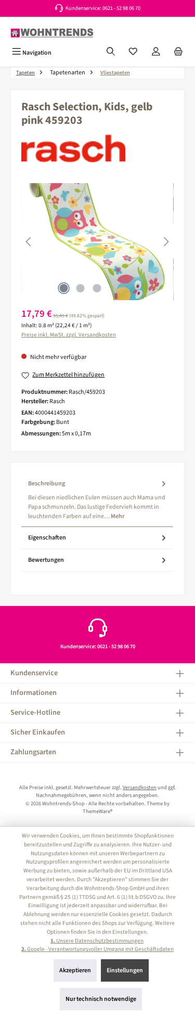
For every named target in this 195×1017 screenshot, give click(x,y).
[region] (97, 241)
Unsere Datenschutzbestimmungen (97, 941)
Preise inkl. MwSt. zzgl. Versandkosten (68, 335)
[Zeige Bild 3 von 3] (97, 288)
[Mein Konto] (156, 52)
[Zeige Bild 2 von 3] (80, 288)
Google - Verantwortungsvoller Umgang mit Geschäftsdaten (97, 949)
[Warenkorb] (178, 52)
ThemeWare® (97, 811)
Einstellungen (125, 970)
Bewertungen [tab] (46, 560)
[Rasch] (97, 148)
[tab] (97, 499)
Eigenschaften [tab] (47, 537)
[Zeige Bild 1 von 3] (64, 288)
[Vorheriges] (29, 242)
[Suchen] (110, 52)
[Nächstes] (166, 242)
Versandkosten (140, 787)
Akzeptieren (75, 970)
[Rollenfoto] (97, 241)
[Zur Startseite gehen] (52, 33)
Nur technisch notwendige (101, 999)
